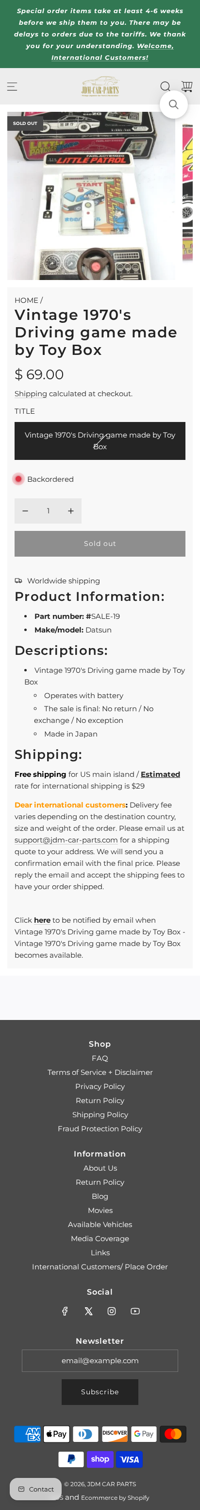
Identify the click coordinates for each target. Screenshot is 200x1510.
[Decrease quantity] (25, 511)
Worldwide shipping (63, 580)
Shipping (31, 393)
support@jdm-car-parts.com (66, 839)
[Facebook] (65, 1311)
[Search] (165, 86)
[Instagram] (111, 1311)
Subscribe (100, 1391)
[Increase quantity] (71, 511)
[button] (174, 104)
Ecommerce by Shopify (115, 1497)
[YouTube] (135, 1311)
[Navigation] (12, 86)
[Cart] (187, 86)
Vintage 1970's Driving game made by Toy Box (100, 440)
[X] (88, 1311)
